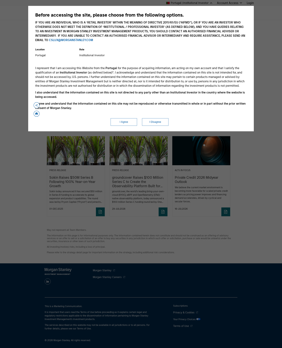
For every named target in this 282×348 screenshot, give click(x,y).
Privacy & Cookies (183, 312)
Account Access (227, 3)
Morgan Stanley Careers (107, 277)
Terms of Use (181, 326)
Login (250, 3)
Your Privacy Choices (184, 319)
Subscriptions (180, 305)
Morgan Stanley (102, 270)
